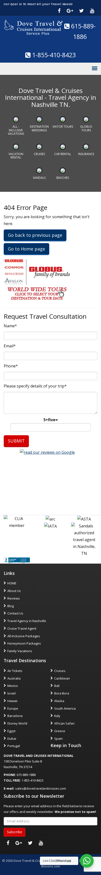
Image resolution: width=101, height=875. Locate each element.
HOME (11, 583)
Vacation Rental (16, 155)
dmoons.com (50, 866)
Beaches (62, 178)
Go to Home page (26, 249)
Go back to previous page (35, 235)
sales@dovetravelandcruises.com (40, 788)
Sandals (39, 178)
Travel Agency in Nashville (26, 621)
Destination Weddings (39, 128)
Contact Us (15, 613)
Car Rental (62, 154)
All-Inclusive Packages (23, 636)
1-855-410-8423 (53, 55)
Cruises (39, 154)
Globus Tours (86, 128)
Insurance (86, 154)
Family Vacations (19, 651)
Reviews (13, 598)
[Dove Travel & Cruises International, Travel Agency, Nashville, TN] (17, 560)
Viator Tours (62, 127)
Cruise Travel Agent (21, 628)
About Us (14, 591)
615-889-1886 (26, 775)
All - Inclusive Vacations (16, 130)
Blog (10, 606)
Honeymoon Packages (24, 643)
